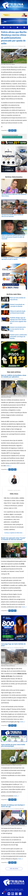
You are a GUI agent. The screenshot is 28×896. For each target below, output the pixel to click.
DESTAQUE (12, 808)
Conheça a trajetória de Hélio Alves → (14, 532)
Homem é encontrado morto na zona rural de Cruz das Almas (18, 329)
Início (6, 889)
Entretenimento (13, 541)
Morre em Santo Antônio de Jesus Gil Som (17, 298)
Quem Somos (11, 889)
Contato (21, 889)
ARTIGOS (11, 379)
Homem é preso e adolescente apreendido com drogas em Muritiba (18, 336)
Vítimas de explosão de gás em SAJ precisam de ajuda (17, 312)
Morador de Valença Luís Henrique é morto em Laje (13, 805)
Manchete (12, 647)
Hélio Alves (17, 889)
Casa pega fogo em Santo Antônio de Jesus (13, 644)
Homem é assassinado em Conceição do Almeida (17, 305)
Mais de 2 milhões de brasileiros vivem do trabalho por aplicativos (13, 376)
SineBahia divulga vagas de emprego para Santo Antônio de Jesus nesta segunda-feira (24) (18, 320)
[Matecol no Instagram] (14, 142)
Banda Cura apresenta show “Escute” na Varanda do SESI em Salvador (13, 538)
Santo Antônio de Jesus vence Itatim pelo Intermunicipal (13, 745)
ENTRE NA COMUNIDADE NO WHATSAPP (12, 137)
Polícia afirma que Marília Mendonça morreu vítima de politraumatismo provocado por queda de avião (14, 38)
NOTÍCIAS (11, 748)
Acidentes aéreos (14, 46)
